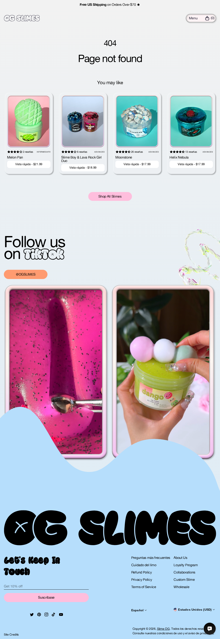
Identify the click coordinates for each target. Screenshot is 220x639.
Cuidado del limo (143, 565)
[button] (193, 18)
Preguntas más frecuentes (150, 558)
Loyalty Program (186, 565)
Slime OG (163, 628)
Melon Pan (15, 157)
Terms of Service (143, 587)
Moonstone (123, 157)
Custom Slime (184, 579)
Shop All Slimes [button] (109, 196)
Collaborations (184, 572)
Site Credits (11, 634)
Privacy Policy (141, 579)
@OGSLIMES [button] (25, 274)
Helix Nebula (179, 157)
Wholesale (181, 587)
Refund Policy (141, 572)
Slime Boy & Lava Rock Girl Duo (81, 159)
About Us (180, 558)
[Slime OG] (22, 18)
